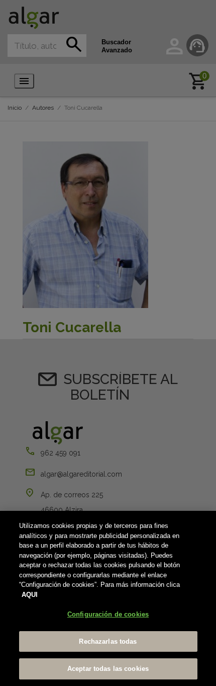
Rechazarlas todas (108, 641)
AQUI (30, 594)
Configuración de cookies (108, 614)
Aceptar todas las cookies (108, 668)
